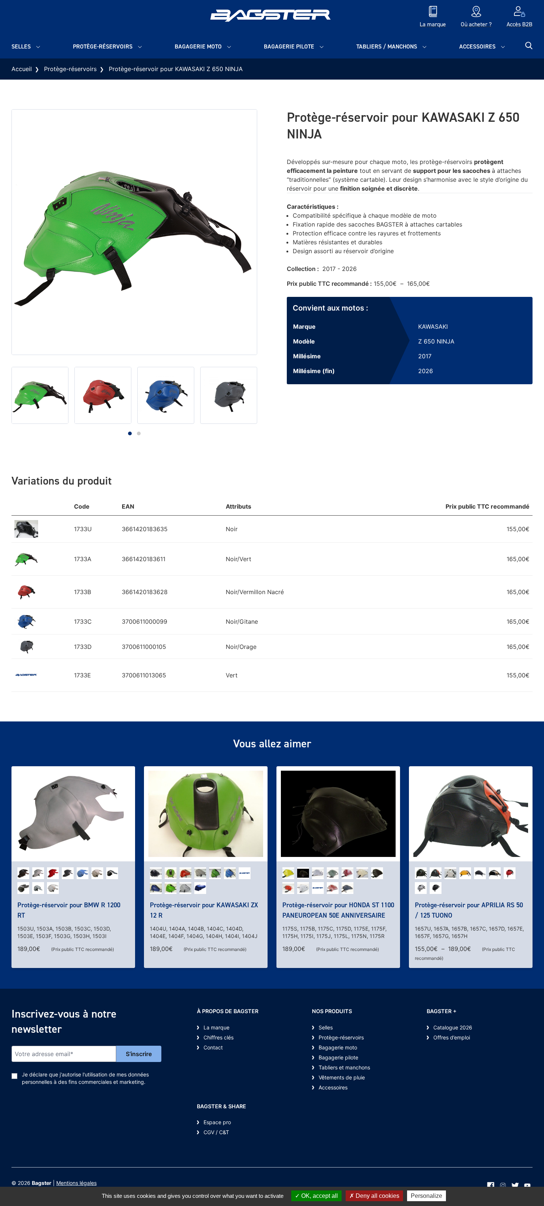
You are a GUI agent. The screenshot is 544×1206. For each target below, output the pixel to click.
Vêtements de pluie (342, 1077)
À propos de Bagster (227, 1011)
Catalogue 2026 (452, 1027)
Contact (213, 1047)
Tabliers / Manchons (386, 46)
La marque (216, 1027)
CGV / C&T (216, 1132)
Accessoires (477, 46)
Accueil (21, 69)
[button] (129, 433)
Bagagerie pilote (289, 46)
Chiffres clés (219, 1037)
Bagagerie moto (198, 46)
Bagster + (442, 1011)
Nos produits (332, 1011)
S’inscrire (139, 1054)
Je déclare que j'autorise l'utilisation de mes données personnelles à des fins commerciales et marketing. (85, 1078)
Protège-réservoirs (102, 46)
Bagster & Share (221, 1106)
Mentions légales (76, 1183)
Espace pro (217, 1122)
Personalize (426, 1196)
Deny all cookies (376, 1196)
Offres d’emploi (451, 1037)
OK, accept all (319, 1196)
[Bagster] (272, 17)
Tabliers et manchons (344, 1067)
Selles (21, 46)
